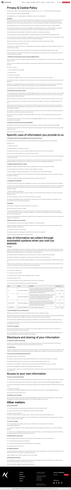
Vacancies (48, 2)
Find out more (55, 488)
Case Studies (33, 2)
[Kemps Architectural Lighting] (6, 2)
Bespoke (28, 2)
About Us (38, 2)
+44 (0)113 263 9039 (40, 473)
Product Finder (66, 2)
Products (23, 2)
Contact (52, 2)
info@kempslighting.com (40, 472)
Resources (43, 2)
